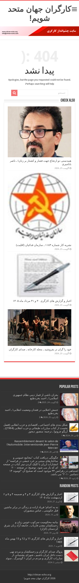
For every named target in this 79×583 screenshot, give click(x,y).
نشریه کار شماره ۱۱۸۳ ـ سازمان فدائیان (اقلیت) (43, 245)
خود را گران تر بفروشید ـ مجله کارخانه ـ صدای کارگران (40, 349)
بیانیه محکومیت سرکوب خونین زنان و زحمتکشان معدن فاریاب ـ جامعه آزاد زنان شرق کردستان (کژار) (31, 525)
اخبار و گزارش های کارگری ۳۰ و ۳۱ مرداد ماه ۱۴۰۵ (42, 301)
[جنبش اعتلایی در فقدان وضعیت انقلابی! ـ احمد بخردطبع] (69, 414)
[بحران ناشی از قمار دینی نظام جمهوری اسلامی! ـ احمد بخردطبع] (69, 399)
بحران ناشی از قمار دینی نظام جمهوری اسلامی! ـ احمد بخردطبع (35, 396)
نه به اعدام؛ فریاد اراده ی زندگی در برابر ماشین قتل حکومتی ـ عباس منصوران (31, 509)
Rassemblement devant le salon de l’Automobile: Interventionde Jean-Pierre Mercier (32, 445)
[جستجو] (14, 93)
